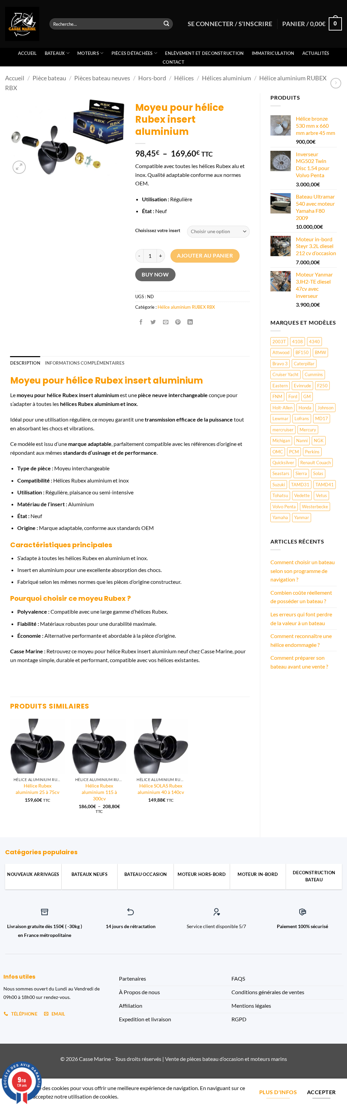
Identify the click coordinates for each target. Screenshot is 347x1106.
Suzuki (278, 484)
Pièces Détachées (132, 53)
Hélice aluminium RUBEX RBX (186, 307)
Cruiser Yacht (285, 374)
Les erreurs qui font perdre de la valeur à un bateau (301, 618)
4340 (314, 341)
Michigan (281, 440)
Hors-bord (152, 78)
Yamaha (280, 517)
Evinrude (302, 385)
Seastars (280, 473)
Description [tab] (25, 363)
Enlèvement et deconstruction (204, 53)
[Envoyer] (166, 24)
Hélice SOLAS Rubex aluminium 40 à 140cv (161, 789)
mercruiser (282, 429)
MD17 (321, 418)
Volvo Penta (284, 506)
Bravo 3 (280, 363)
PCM (294, 451)
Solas (318, 473)
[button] (19, 167)
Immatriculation (273, 53)
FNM (277, 396)
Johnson (325, 407)
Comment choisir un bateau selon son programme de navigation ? (302, 570)
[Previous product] (335, 83)
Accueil (27, 53)
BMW (320, 352)
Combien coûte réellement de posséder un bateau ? (301, 597)
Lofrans (301, 418)
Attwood (280, 352)
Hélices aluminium (226, 78)
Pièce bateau (49, 78)
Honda (305, 407)
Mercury (308, 429)
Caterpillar (304, 363)
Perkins (312, 451)
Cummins (314, 374)
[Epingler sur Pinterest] (177, 322)
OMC (277, 451)
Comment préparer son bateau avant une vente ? (299, 662)
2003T (279, 341)
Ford (292, 396)
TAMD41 (324, 484)
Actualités (315, 53)
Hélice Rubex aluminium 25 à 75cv (37, 789)
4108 (297, 341)
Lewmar (280, 418)
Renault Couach (315, 462)
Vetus (321, 495)
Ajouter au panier (205, 255)
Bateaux (55, 53)
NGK (319, 440)
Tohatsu (280, 495)
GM (307, 396)
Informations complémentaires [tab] (84, 363)
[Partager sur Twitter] (153, 322)
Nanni (302, 440)
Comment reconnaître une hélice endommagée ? (301, 640)
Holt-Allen (282, 407)
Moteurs (88, 53)
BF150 (302, 352)
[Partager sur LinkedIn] (190, 322)
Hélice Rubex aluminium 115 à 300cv (99, 792)
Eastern (280, 385)
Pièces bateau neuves (102, 78)
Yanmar (301, 517)
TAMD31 (300, 484)
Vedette (302, 495)
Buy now (155, 274)
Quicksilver (283, 462)
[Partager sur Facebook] (141, 322)
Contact (173, 62)
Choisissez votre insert (157, 230)
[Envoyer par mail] (165, 322)
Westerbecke (315, 506)
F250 (322, 385)
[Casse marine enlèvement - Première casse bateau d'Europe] (22, 24)
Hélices (184, 78)
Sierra (301, 473)
